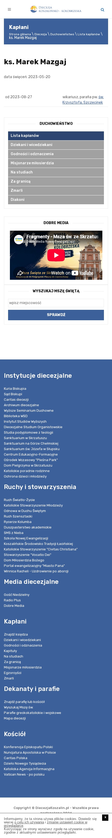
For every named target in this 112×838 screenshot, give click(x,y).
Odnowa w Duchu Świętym (25, 511)
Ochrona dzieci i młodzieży (25, 476)
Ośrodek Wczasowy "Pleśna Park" (31, 460)
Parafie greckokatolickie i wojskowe (32, 713)
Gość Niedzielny (16, 595)
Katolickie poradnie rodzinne (27, 471)
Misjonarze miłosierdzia (32, 163)
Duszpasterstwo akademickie (28, 527)
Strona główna (20, 34)
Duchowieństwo (62, 34)
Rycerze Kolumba (18, 522)
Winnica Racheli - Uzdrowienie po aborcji (36, 571)
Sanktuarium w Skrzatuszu (25, 438)
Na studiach (22, 172)
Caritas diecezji (16, 399)
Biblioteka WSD (16, 416)
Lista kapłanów (89, 34)
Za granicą (20, 181)
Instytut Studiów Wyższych (25, 421)
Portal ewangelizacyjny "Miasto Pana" (34, 566)
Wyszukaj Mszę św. (18, 707)
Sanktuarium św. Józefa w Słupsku (32, 449)
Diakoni (17, 199)
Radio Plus (12, 600)
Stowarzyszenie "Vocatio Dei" (27, 555)
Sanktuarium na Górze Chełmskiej (31, 443)
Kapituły (10, 651)
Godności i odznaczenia (32, 154)
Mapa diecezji (15, 718)
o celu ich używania (29, 822)
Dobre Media (14, 606)
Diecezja (40, 34)
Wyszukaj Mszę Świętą (56, 291)
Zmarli (17, 190)
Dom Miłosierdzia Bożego (24, 560)
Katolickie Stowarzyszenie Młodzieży (33, 505)
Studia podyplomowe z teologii (28, 432)
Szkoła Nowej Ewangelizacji (26, 538)
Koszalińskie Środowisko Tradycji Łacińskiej (38, 544)
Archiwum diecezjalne (21, 405)
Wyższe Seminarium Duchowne (29, 410)
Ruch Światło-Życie (19, 500)
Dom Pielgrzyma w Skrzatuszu (28, 465)
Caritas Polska (15, 758)
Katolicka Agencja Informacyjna (29, 769)
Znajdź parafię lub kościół (24, 702)
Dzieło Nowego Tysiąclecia (25, 763)
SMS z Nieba (13, 533)
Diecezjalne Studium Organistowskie (33, 427)
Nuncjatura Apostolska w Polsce (30, 752)
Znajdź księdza (16, 634)
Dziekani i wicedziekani (31, 145)
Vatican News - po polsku (24, 774)
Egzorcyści (12, 673)
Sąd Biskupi (13, 394)
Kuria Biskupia (15, 389)
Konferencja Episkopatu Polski (28, 747)
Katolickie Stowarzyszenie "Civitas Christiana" (41, 549)
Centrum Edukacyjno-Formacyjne (31, 454)
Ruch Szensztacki (18, 516)
